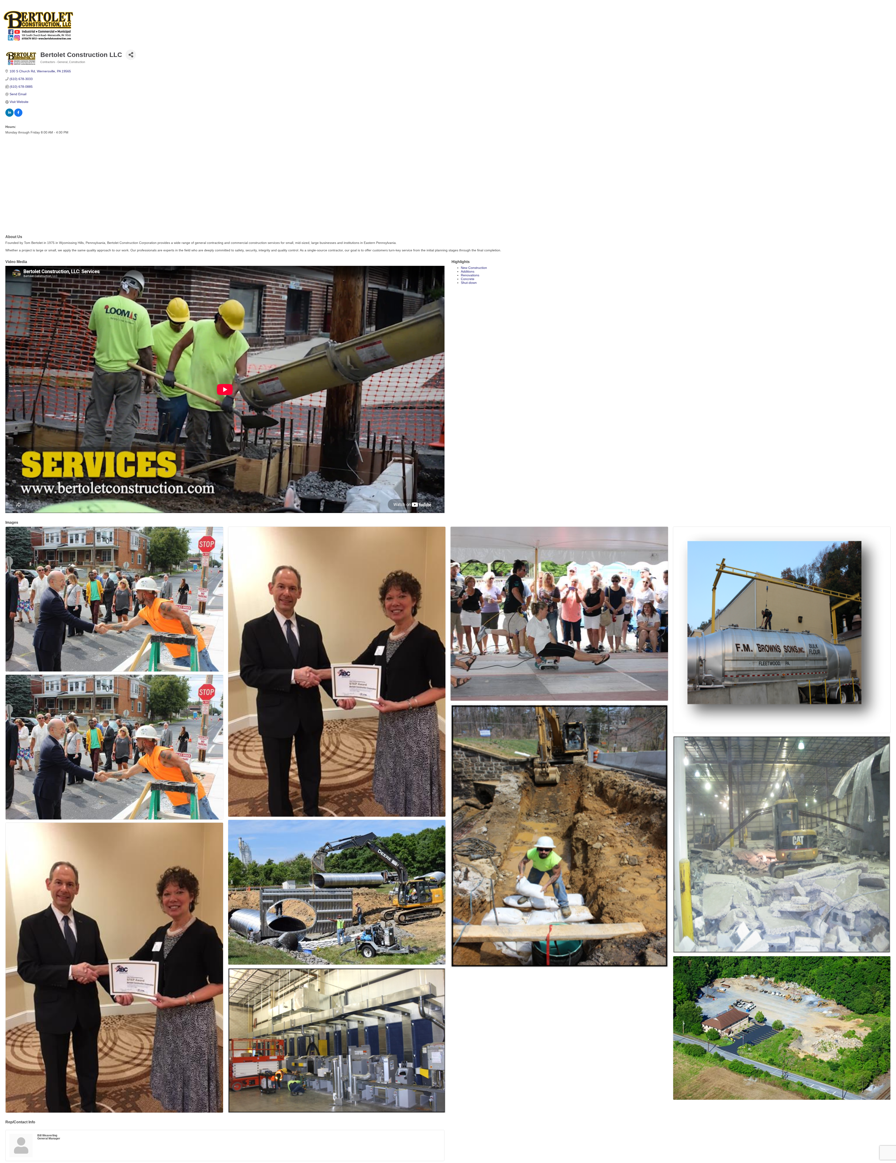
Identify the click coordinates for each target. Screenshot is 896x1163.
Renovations (470, 275)
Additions (467, 271)
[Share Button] (131, 54)
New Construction (474, 268)
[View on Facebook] (18, 115)
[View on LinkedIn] (9, 115)
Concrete (467, 279)
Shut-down (469, 283)
